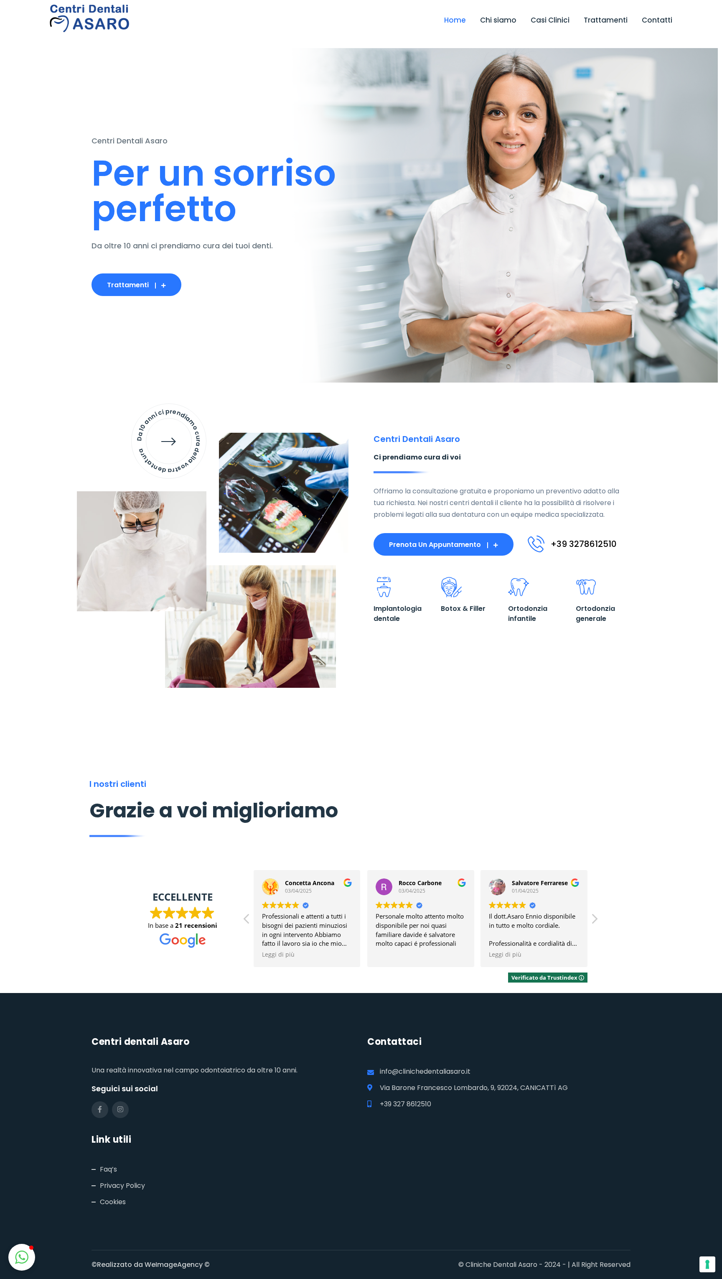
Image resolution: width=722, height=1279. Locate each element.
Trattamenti (606, 20)
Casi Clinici (550, 20)
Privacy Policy (122, 1185)
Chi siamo (498, 20)
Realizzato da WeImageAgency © (153, 1264)
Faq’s (108, 1169)
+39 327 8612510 (405, 1104)
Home (455, 20)
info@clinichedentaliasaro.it (425, 1071)
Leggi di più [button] (278, 954)
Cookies (113, 1202)
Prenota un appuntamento (435, 544)
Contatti (657, 20)
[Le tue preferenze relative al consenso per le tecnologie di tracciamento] (707, 1264)
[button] (594, 921)
